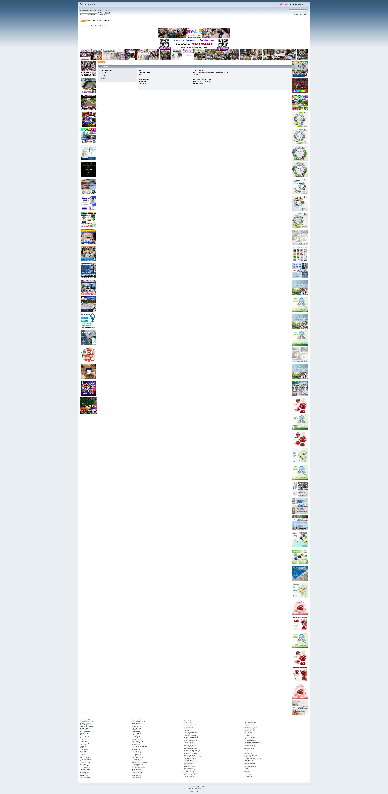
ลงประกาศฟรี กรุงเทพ (85, 770)
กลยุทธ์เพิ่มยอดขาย (136, 723)
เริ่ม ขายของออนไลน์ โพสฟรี (190, 743)
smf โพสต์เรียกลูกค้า (189, 763)
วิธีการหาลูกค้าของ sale (85, 723)
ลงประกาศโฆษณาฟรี (85, 774)
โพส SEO (246, 773)
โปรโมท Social (135, 747)
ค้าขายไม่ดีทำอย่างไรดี (137, 726)
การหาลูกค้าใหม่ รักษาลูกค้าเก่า (87, 726)
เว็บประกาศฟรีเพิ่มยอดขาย (250, 766)
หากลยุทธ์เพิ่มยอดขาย (137, 720)
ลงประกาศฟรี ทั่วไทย (85, 772)
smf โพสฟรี (187, 730)
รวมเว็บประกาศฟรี (84, 733)
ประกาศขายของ (84, 749)
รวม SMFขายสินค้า (136, 731)
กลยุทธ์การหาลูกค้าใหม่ (85, 720)
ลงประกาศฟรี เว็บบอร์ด (137, 757)
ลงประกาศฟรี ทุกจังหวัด (85, 759)
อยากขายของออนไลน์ (137, 769)
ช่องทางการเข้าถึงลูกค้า (85, 728)
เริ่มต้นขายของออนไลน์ (137, 770)
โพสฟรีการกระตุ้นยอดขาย (250, 755)
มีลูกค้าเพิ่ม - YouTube (249, 737)
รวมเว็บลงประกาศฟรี (85, 777)
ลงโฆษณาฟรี (247, 774)
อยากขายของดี (187, 722)
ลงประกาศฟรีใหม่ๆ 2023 (137, 741)
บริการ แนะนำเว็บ (84, 752)
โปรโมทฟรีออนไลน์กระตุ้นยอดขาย (252, 758)
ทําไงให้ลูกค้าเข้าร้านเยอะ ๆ (138, 721)
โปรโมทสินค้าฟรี (136, 744)
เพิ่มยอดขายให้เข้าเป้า (249, 732)
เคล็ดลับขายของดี (136, 724)
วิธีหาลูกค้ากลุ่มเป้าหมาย (86, 724)
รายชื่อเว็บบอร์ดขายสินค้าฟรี (138, 756)
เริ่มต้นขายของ (247, 725)
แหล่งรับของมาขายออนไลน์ (250, 727)
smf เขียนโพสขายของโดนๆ (190, 770)
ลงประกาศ (82, 754)
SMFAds (191, 788)
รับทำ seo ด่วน (187, 729)
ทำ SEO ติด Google (85, 743)
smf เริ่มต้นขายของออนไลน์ (190, 738)
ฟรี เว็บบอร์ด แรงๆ (136, 761)
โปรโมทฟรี (247, 735)
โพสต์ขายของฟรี (84, 734)
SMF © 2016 (194, 786)
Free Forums (198, 788)
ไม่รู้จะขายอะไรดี (188, 720)
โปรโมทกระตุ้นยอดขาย (249, 756)
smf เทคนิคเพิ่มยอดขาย (189, 776)
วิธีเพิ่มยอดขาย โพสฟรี (189, 774)
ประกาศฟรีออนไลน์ (136, 733)
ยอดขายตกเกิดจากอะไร (249, 747)
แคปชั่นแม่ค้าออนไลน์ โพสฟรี (191, 760)
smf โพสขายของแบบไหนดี (190, 755)
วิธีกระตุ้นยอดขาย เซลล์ (250, 722)
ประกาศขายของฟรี (248, 770)
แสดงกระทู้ (103, 77)
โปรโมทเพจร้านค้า (248, 776)
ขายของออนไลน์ (135, 765)
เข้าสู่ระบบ (100, 10)
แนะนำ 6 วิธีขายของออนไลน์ (138, 767)
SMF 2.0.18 (187, 786)
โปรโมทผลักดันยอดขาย (250, 740)
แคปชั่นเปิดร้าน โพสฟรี (189, 771)
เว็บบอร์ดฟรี (247, 734)
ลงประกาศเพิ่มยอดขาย (249, 761)
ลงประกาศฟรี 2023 (84, 775)
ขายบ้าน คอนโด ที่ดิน (85, 764)
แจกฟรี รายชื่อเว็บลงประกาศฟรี (139, 746)
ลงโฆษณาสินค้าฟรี (84, 736)
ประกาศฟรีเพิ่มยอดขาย (249, 760)
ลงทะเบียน (108, 10)
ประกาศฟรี (82, 739)
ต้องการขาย (83, 761)
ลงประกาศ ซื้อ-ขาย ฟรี (137, 738)
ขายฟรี (246, 750)
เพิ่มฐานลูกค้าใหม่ (84, 729)
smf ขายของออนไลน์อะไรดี (190, 732)
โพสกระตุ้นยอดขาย (249, 720)
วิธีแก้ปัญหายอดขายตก (249, 724)
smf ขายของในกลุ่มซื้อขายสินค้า (191, 752)
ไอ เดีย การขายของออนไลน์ (190, 740)
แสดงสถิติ (102, 78)
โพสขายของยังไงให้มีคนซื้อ (190, 753)
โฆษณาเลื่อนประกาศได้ (137, 764)
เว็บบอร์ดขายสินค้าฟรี (137, 759)
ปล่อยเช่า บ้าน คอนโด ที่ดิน (86, 762)
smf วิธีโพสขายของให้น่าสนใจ (191, 773)
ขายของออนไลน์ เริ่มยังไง (137, 772)
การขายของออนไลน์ (136, 775)
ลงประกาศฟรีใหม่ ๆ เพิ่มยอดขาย (252, 765)
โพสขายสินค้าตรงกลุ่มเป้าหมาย (139, 762)
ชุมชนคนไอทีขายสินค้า (137, 739)
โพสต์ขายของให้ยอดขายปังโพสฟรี (192, 750)
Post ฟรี (246, 768)
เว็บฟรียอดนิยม (83, 746)
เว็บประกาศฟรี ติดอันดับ (86, 767)
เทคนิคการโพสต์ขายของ (190, 747)
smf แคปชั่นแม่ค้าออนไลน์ (190, 758)
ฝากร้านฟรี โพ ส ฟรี (85, 769)
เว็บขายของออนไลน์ (188, 742)
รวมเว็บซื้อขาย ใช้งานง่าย (86, 757)
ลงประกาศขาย (83, 744)
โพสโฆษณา (83, 747)
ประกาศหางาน (83, 751)
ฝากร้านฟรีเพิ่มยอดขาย (249, 763)
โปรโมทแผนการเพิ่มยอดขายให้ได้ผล (253, 742)
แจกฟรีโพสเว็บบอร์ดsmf (137, 752)
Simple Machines (201, 786)
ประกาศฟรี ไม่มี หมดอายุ (86, 765)
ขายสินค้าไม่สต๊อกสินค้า (189, 725)
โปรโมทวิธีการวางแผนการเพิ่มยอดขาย (253, 743)
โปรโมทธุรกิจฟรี (136, 743)
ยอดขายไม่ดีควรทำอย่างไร (250, 745)
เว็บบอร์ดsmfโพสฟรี (136, 754)
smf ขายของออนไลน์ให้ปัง (190, 766)
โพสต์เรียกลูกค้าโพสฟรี (189, 765)
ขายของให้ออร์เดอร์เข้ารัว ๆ (190, 761)
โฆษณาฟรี (82, 738)
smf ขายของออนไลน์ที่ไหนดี (190, 745)
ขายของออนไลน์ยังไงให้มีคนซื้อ (191, 724)
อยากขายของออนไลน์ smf (190, 735)
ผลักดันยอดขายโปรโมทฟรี (250, 738)
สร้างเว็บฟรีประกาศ (136, 777)
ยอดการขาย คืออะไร (249, 752)
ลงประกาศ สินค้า (136, 734)
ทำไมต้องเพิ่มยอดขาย (249, 748)
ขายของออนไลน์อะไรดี (249, 729)
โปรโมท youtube (136, 749)
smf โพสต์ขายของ (188, 768)
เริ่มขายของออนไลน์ (188, 727)
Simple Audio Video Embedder (195, 789)
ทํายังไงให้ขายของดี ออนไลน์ (86, 721)
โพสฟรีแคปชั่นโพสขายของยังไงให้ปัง (192, 756)
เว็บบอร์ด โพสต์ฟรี (136, 736)
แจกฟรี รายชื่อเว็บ (136, 751)
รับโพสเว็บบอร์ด (88, 4)
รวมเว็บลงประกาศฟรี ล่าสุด (86, 731)
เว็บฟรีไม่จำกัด (83, 741)
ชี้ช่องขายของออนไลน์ (137, 774)
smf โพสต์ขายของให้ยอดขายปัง (191, 748)
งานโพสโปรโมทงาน (136, 728)
